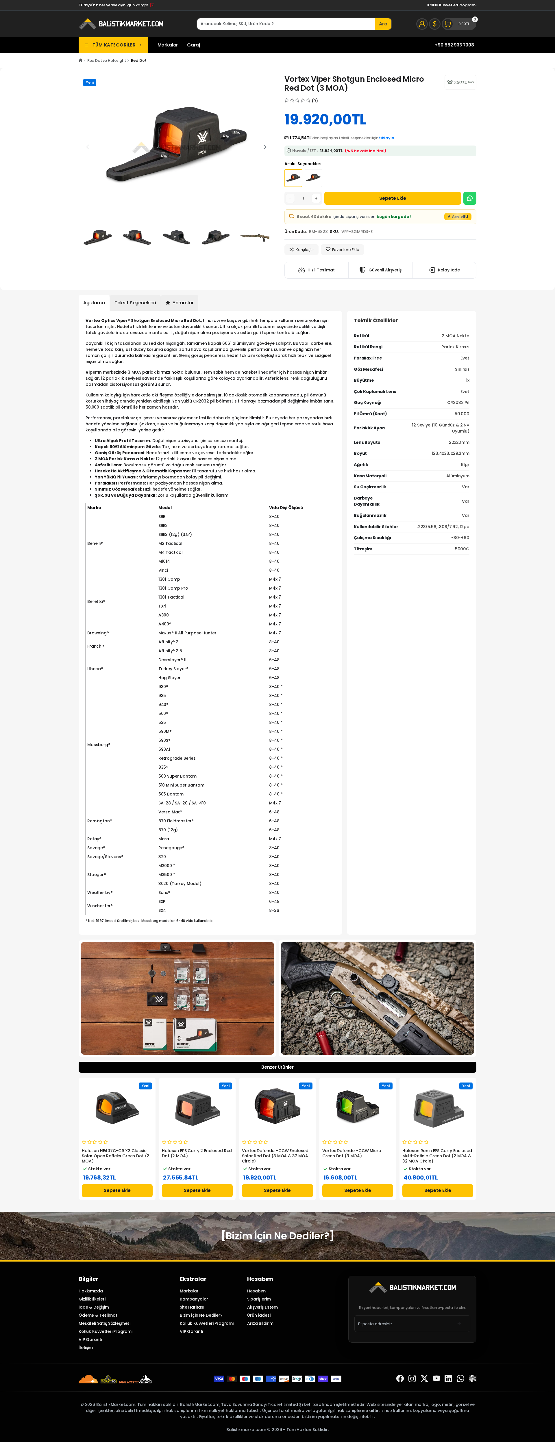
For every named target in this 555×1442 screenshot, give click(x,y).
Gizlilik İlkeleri (92, 1299)
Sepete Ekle (392, 198)
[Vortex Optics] (460, 82)
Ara (383, 24)
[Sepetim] (459, 24)
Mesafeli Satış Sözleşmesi (104, 1323)
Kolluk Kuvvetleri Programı (451, 5)
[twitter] (424, 1379)
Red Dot (139, 60)
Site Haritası (192, 1307)
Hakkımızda (91, 1291)
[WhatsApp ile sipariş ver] (469, 198)
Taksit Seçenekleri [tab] (135, 302)
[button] (265, 147)
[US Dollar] (435, 24)
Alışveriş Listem (262, 1307)
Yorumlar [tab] (182, 302)
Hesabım (256, 1291)
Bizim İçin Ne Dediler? (201, 1315)
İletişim (86, 1347)
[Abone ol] (459, 1324)
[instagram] (412, 1379)
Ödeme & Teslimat (98, 1315)
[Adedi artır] (316, 198)
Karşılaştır (305, 249)
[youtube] (436, 1379)
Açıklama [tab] (94, 302)
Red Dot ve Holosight (106, 60)
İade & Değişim (94, 1307)
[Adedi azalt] (290, 198)
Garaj (193, 45)
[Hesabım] (422, 24)
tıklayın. (387, 138)
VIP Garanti (90, 1339)
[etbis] (472, 1379)
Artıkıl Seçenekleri (302, 164)
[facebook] (400, 1379)
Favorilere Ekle (345, 249)
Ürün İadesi (258, 1315)
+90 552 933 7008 (454, 45)
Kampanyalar (194, 1299)
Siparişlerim (259, 1299)
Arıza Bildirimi (260, 1323)
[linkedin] (448, 1379)
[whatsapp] (460, 1379)
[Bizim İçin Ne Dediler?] (277, 1236)
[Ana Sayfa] (80, 60)
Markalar (168, 45)
